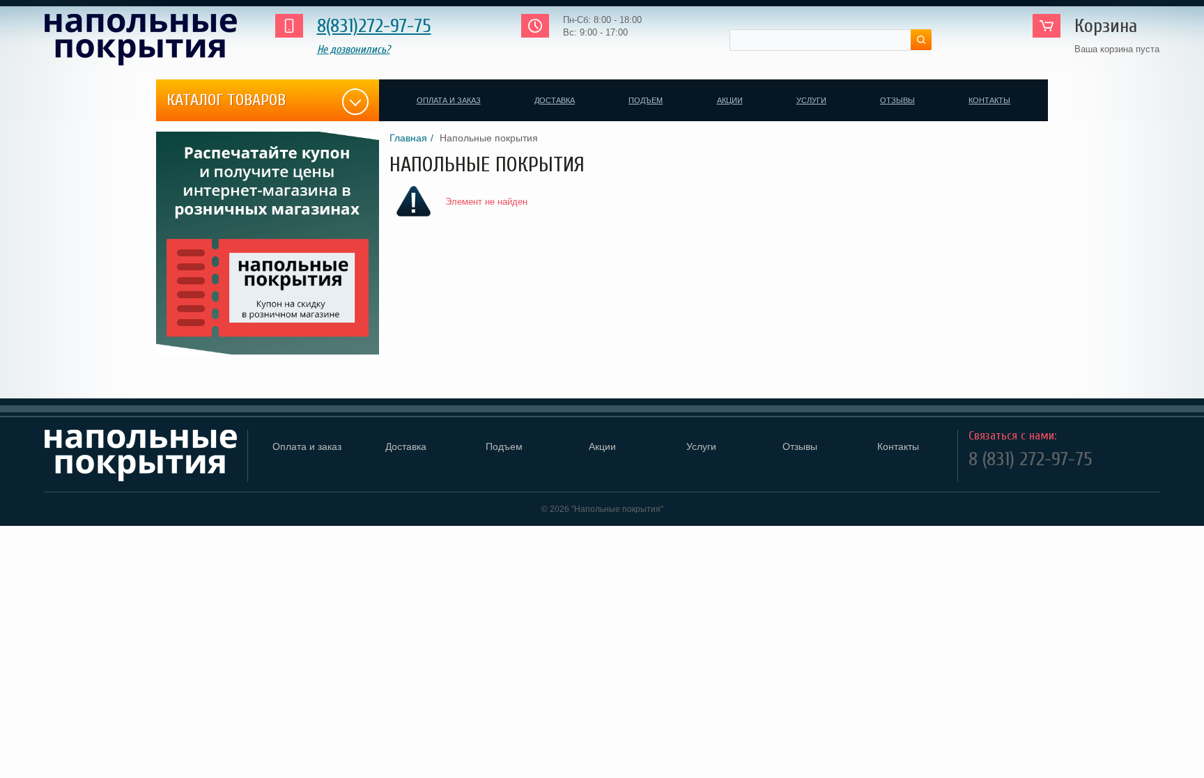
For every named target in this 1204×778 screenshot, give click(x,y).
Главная (408, 137)
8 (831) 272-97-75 (1030, 459)
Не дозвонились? (353, 49)
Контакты (989, 100)
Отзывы (897, 100)
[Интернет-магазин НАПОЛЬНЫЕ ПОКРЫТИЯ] (146, 39)
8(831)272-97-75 (374, 26)
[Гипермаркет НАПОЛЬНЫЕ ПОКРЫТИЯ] (141, 455)
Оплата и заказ (449, 100)
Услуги (811, 100)
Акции (730, 100)
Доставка (554, 100)
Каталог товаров (226, 100)
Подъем (645, 100)
